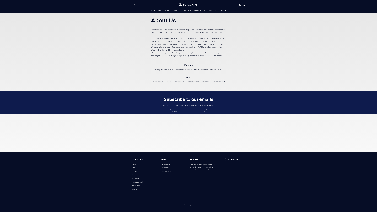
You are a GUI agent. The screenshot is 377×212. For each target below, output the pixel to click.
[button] (134, 4)
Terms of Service (166, 171)
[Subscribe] (204, 111)
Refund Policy (165, 168)
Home (134, 164)
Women (134, 171)
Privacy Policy (165, 164)
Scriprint (190, 205)
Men (133, 168)
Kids (133, 175)
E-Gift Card (136, 185)
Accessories (136, 178)
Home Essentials (137, 182)
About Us (135, 189)
